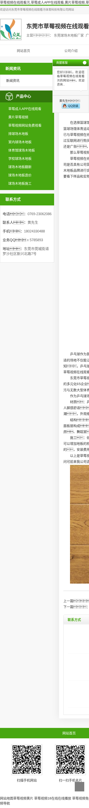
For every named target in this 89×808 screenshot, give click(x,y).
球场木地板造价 (20, 175)
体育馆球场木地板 (21, 150)
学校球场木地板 (20, 158)
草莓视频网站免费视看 (25, 125)
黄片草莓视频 (18, 117)
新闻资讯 (12, 80)
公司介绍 (71, 51)
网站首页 (23, 51)
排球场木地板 (18, 134)
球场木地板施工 (20, 183)
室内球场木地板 (20, 142)
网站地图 (6, 798)
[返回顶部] (79, 786)
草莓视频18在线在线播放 (52, 798)
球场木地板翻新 (20, 167)
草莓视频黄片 (23, 798)
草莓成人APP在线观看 (24, 109)
